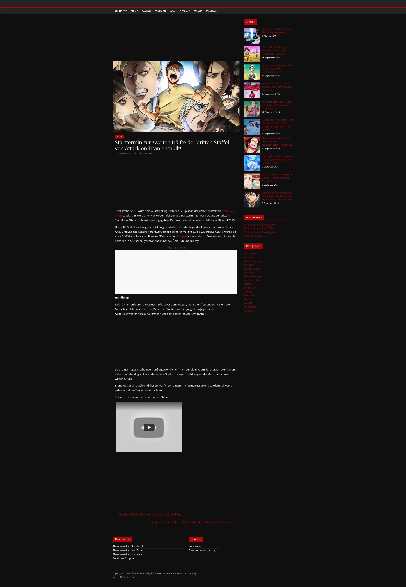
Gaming (146, 11)
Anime (134, 11)
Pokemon (250, 306)
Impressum (195, 546)
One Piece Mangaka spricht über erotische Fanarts (149, 514)
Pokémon (160, 11)
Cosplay (249, 265)
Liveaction (250, 287)
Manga (198, 11)
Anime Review (252, 261)
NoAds (248, 303)
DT (135, 153)
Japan (173, 11)
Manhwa (211, 11)
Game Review (252, 268)
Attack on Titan (145, 153)
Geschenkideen (253, 276)
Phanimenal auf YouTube (259, 228)
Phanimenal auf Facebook (259, 224)
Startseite (121, 11)
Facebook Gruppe (254, 236)
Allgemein (250, 253)
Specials (185, 11)
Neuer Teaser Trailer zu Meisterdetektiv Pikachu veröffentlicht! (194, 522)
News (247, 299)
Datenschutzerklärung (202, 550)
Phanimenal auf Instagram (260, 232)
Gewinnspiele (252, 280)
